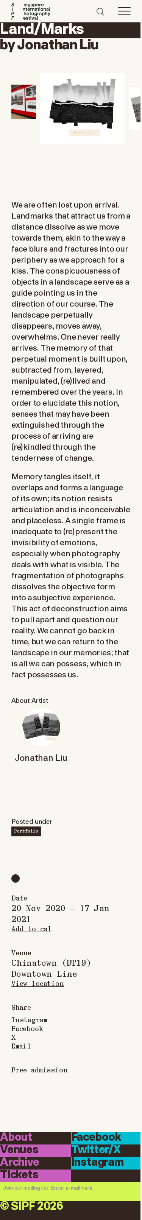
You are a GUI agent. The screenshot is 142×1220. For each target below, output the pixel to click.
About (16, 1137)
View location (37, 983)
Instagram (29, 1019)
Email (21, 1045)
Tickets (19, 1175)
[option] (82, 108)
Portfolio (26, 830)
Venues (19, 1150)
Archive (19, 1162)
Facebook (27, 1028)
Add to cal (31, 928)
